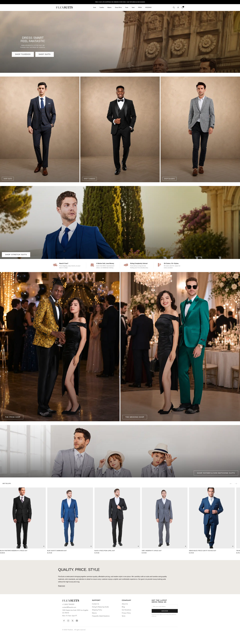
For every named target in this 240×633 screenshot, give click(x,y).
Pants (126, 7)
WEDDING (148, 7)
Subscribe (164, 611)
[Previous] (231, 483)
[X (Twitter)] (72, 620)
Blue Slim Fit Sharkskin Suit (57, 550)
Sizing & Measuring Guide (100, 607)
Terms (123, 616)
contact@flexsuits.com (69, 607)
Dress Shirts (118, 7)
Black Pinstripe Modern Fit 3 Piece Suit (13, 550)
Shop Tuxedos (23, 54)
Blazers (109, 7)
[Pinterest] (77, 620)
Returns (94, 613)
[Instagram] (68, 620)
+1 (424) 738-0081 (68, 604)
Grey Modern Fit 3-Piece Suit (152, 550)
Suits (94, 7)
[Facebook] (64, 620)
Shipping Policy (97, 610)
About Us (125, 604)
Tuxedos (101, 7)
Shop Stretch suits (16, 255)
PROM (140, 7)
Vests (133, 7)
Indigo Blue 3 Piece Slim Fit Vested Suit (202, 550)
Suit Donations (126, 610)
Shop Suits (45, 54)
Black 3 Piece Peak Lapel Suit (104, 550)
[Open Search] (174, 7)
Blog (123, 607)
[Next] (236, 483)
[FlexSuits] (70, 600)
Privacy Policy (126, 613)
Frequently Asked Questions (101, 616)
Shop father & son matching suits (216, 473)
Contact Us (95, 604)
